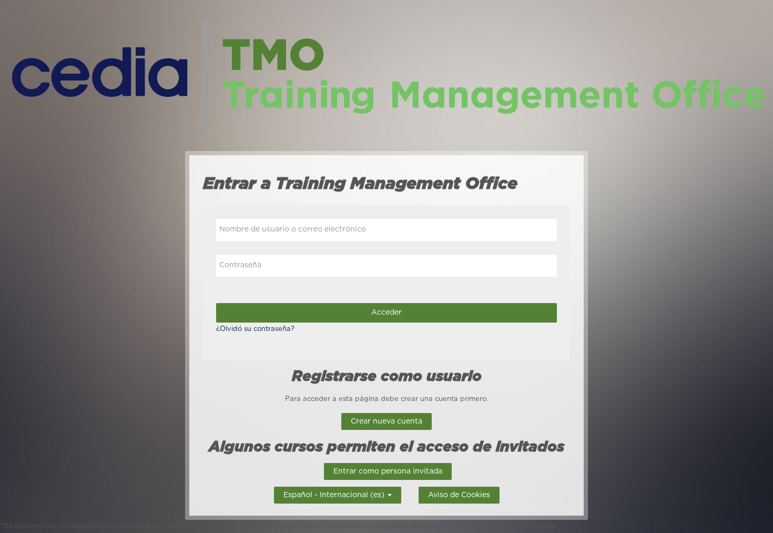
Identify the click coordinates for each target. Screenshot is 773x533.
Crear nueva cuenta (386, 421)
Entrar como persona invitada (387, 471)
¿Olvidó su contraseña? (255, 329)
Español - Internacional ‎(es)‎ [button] (335, 493)
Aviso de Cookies (459, 495)
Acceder (386, 312)
